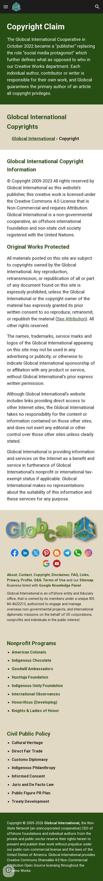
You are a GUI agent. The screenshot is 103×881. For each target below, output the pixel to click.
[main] (51, 59)
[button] (5, 6)
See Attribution (71, 319)
